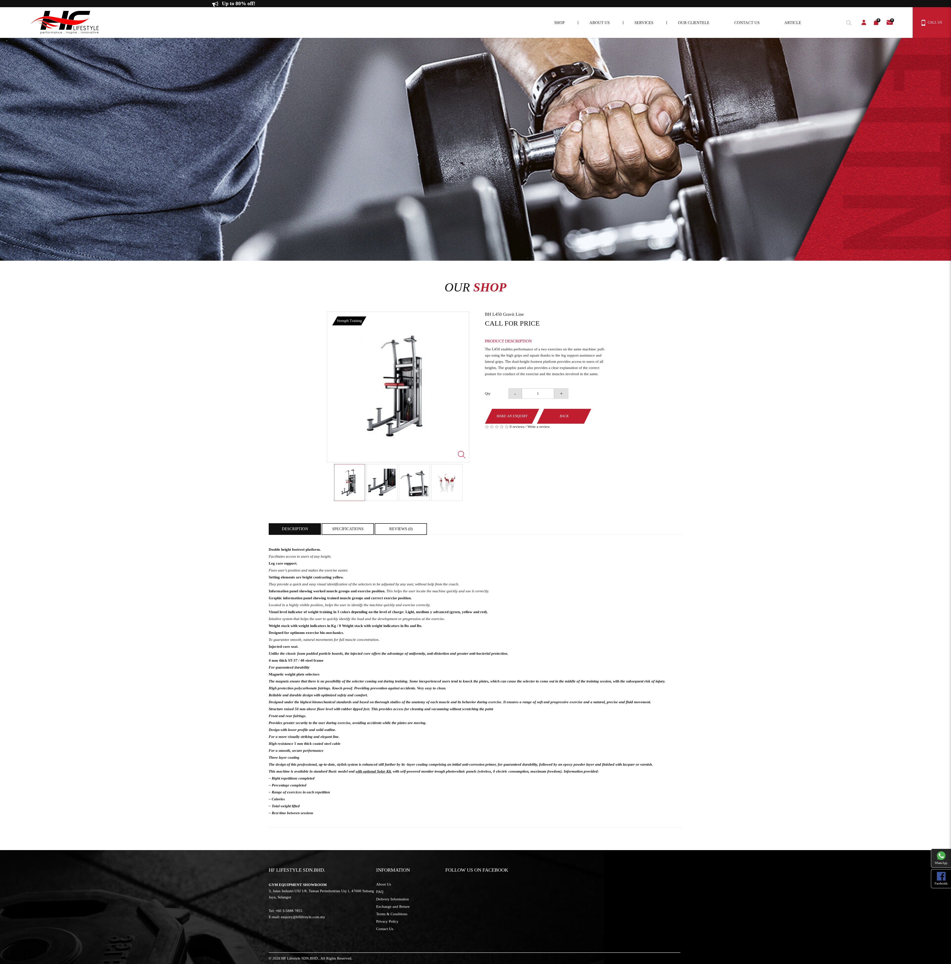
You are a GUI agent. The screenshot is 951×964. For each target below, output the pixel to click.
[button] (848, 22)
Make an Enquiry (512, 416)
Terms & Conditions (391, 914)
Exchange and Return (393, 907)
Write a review (539, 427)
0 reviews (517, 427)
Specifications (348, 529)
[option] (398, 387)
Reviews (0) (401, 529)
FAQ (379, 892)
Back (564, 416)
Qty (488, 393)
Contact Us (384, 929)
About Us (383, 884)
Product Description (508, 341)
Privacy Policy (387, 921)
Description (295, 529)
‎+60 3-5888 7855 (288, 911)
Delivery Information (392, 899)
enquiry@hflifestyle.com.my (303, 917)
